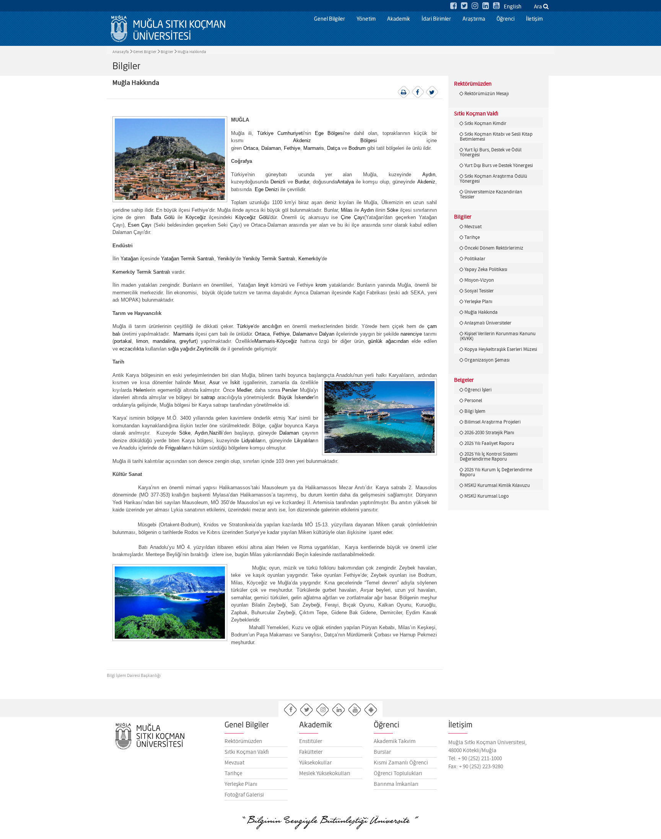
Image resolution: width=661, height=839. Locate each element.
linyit (263, 285)
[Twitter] (464, 6)
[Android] (371, 710)
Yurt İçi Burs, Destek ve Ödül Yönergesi (490, 152)
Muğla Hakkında (191, 52)
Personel (473, 400)
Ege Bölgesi (329, 133)
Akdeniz (426, 182)
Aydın (428, 174)
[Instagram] (475, 6)
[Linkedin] (485, 6)
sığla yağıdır (181, 349)
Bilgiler (167, 52)
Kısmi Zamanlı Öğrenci (401, 763)
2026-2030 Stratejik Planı (489, 432)
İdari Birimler (436, 19)
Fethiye (292, 148)
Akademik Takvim (394, 741)
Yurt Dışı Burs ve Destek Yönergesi (498, 165)
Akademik (398, 19)
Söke (392, 210)
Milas (347, 210)
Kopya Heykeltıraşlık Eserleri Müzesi (500, 349)
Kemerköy (309, 258)
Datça (333, 148)
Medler (244, 390)
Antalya (345, 182)
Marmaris (313, 148)
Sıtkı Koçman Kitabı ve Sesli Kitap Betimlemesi (496, 136)
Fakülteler (310, 752)
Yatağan (129, 258)
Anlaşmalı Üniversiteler (487, 323)
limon (142, 341)
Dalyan (326, 334)
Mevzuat (473, 226)
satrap (208, 397)
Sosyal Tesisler (479, 291)
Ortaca (250, 148)
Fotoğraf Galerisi (244, 795)
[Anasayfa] (168, 28)
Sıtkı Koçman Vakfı (247, 752)
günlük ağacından (388, 341)
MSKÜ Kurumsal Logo (486, 496)
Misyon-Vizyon (479, 280)
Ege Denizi (267, 189)
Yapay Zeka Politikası (485, 269)
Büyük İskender (296, 397)
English (512, 7)
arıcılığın (272, 326)
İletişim (534, 19)
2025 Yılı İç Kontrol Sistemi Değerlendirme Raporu (489, 456)
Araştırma (473, 19)
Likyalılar (304, 440)
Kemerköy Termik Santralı (141, 272)
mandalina (164, 341)
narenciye (411, 334)
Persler (290, 390)
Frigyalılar (176, 448)
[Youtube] (496, 6)
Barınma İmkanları (396, 784)
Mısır (199, 382)
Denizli (277, 182)
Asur (214, 382)
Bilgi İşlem (474, 411)
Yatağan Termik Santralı (187, 258)
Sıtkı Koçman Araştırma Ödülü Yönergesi (493, 179)
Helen (140, 390)
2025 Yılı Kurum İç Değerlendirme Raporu (496, 472)
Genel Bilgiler (329, 19)
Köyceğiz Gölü (252, 217)
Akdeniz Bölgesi (335, 140)
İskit (235, 382)
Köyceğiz (196, 217)
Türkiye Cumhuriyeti (280, 133)
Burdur (302, 182)
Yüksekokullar (315, 763)
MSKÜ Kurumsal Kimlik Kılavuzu (497, 485)
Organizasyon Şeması (487, 360)
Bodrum (357, 148)
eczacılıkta (131, 349)
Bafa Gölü (162, 217)
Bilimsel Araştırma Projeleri (492, 422)
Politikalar (474, 258)
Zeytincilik (208, 349)
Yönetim (366, 19)
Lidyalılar (251, 440)
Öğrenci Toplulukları (398, 773)
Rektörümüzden (243, 741)
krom (321, 285)
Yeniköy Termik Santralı (269, 258)
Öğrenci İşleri (478, 390)
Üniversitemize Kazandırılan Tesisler (491, 194)
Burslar (382, 752)
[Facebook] (453, 6)
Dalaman (271, 148)
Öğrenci (505, 19)
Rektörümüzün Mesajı (486, 93)
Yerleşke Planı (478, 301)
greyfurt (187, 341)
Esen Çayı (139, 225)
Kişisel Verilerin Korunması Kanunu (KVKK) (498, 336)
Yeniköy (226, 258)
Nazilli (216, 433)
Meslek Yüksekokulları (324, 773)
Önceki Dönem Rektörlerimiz (493, 248)
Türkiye (245, 326)
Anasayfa (120, 52)
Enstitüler (310, 741)
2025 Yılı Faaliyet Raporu (489, 443)
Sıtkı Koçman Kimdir (485, 123)
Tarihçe (472, 237)
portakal (123, 341)
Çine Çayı (352, 217)
